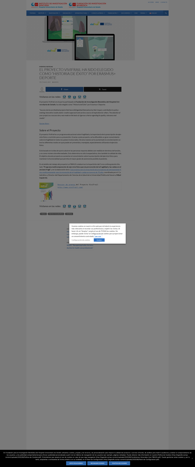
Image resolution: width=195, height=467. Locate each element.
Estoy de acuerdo (76, 463)
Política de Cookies (119, 463)
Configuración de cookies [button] (81, 240)
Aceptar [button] (99, 240)
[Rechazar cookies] (192, 458)
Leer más (98, 236)
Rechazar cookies (97, 463)
